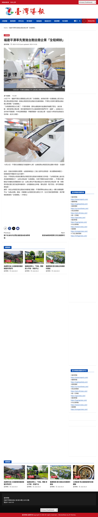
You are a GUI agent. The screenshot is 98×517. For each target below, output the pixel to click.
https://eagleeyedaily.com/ (79, 204)
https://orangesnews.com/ (79, 231)
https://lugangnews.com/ (79, 222)
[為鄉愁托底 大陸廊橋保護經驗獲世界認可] (13, 257)
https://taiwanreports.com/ (79, 199)
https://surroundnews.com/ (79, 208)
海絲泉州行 (48, 21)
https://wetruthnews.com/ (79, 213)
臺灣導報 (6, 44)
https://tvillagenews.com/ (79, 236)
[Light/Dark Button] (76, 21)
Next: (53, 234)
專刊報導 (29, 21)
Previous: (17, 235)
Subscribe (91, 21)
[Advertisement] (34, 211)
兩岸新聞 (13, 21)
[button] (79, 21)
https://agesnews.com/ (78, 217)
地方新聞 (65, 21)
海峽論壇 (39, 21)
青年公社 (21, 21)
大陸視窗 (4, 21)
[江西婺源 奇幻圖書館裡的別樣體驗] (83, 472)
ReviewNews (63, 515)
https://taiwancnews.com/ (79, 227)
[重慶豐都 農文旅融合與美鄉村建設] (55, 257)
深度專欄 (56, 21)
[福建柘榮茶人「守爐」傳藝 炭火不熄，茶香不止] (34, 257)
